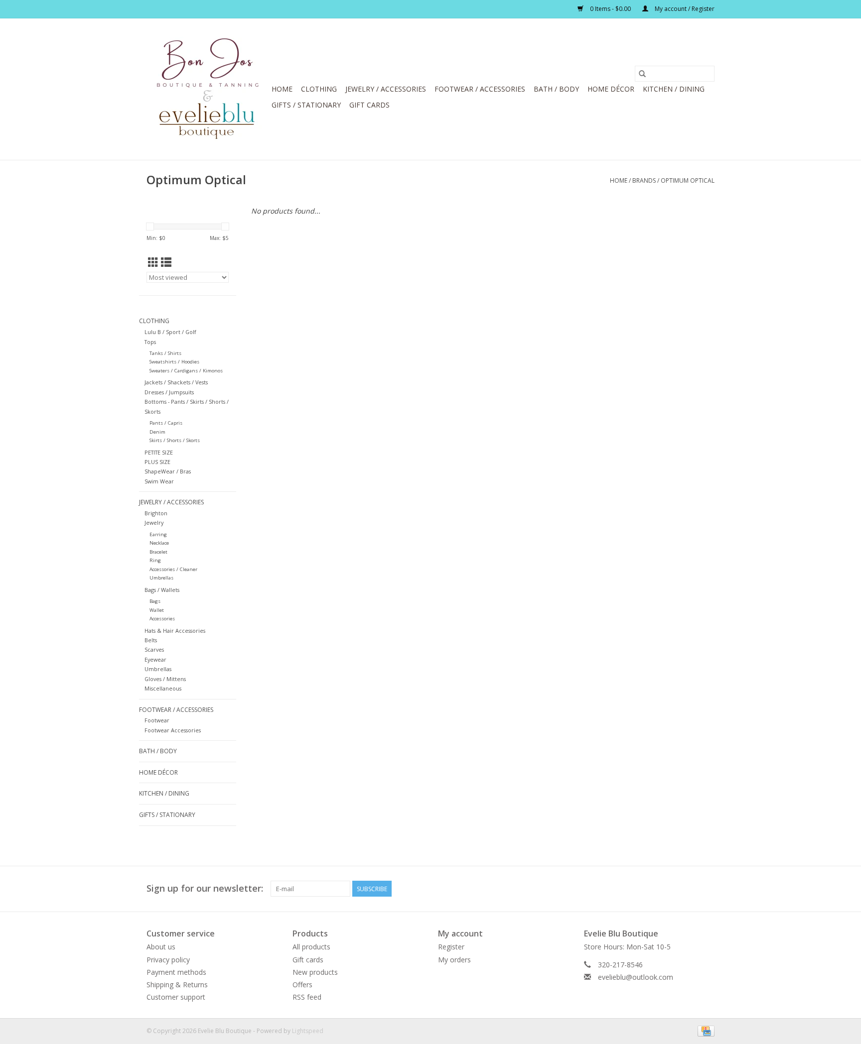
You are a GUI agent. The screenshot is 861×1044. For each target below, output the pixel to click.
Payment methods (176, 972)
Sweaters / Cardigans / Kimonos (186, 370)
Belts (150, 640)
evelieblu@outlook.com (635, 977)
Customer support (175, 997)
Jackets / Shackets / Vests (176, 382)
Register (451, 946)
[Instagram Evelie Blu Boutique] (707, 889)
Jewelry (153, 522)
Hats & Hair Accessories (174, 630)
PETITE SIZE (158, 452)
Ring (155, 560)
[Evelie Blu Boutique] (207, 89)
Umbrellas (161, 578)
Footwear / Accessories (479, 89)
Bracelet (158, 552)
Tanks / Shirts (165, 353)
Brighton (155, 513)
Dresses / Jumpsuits (169, 392)
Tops (150, 342)
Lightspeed (307, 1031)
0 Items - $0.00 (610, 8)
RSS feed (306, 997)
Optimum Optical (688, 180)
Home (282, 89)
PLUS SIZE (157, 461)
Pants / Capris (165, 423)
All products (311, 946)
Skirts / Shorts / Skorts (174, 440)
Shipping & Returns (177, 984)
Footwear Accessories (172, 730)
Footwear (156, 720)
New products (315, 972)
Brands (644, 180)
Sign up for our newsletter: (204, 888)
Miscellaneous (162, 688)
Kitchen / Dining (674, 89)
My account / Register (684, 8)
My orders (454, 959)
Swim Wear (159, 481)
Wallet (156, 610)
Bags (154, 601)
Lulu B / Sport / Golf (170, 332)
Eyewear (155, 659)
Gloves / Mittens (165, 679)
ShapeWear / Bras (167, 471)
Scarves (154, 649)
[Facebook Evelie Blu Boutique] (689, 889)
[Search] (642, 74)
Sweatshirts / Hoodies (174, 361)
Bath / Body (556, 89)
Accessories (162, 618)
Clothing (319, 89)
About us (160, 946)
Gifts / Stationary (306, 105)
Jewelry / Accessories (385, 89)
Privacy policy (168, 959)
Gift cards (369, 105)
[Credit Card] (704, 1031)
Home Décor (610, 89)
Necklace (159, 543)
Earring (158, 534)
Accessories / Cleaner (173, 569)
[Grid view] (153, 262)
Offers (302, 984)
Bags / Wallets (161, 589)
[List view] (166, 262)
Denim (157, 432)
